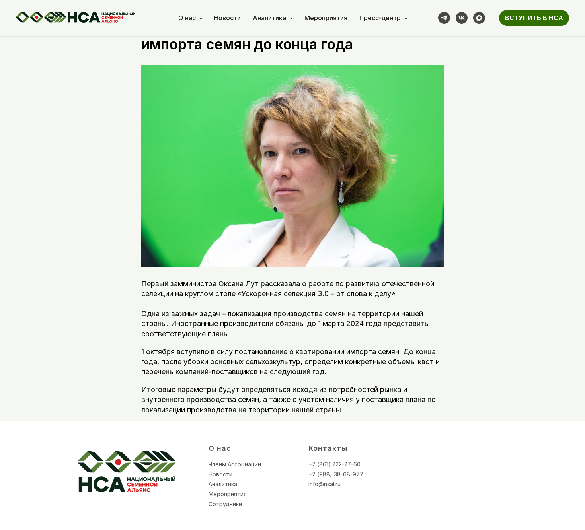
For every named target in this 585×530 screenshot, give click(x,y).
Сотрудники (225, 504)
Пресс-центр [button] (380, 18)
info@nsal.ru (324, 484)
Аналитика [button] (270, 18)
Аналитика (223, 484)
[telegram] (444, 18)
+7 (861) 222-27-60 (334, 464)
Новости (227, 18)
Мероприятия (325, 18)
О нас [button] (187, 18)
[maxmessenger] (479, 18)
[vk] (462, 18)
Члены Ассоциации (235, 464)
